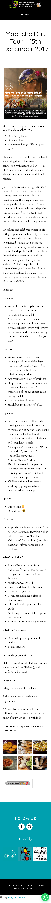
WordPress (28, 888)
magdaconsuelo (17, 897)
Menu (27, 14)
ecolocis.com (26, 4)
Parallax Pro (29, 885)
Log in (36, 888)
